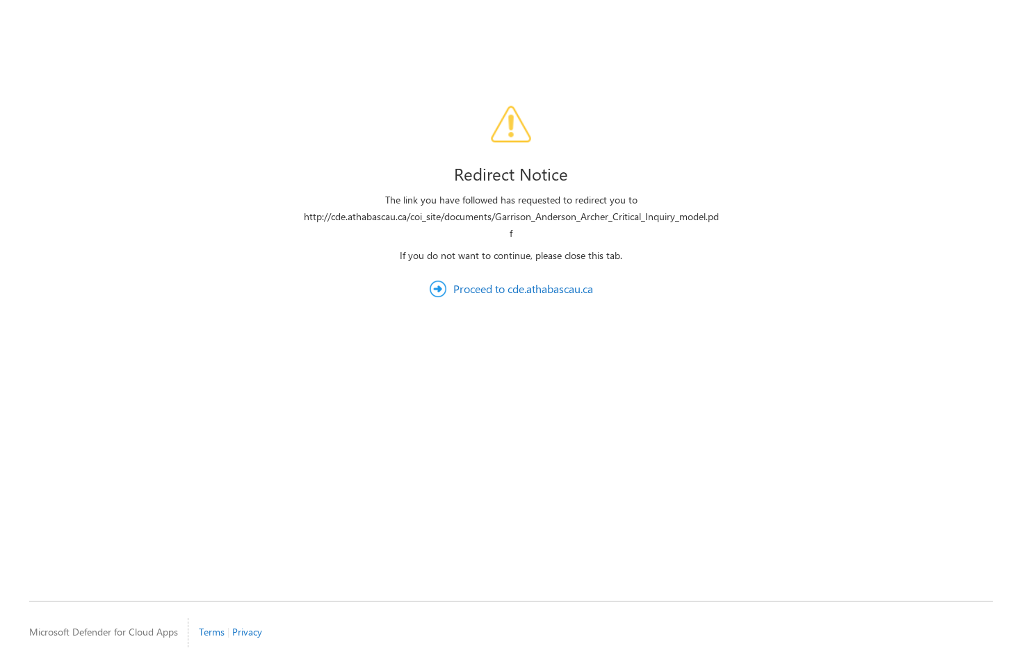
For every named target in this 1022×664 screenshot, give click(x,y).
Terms (212, 631)
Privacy (247, 631)
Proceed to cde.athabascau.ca (523, 288)
